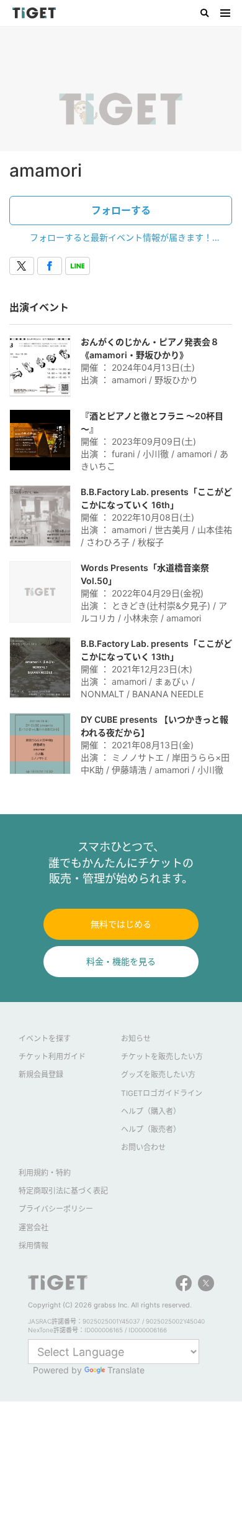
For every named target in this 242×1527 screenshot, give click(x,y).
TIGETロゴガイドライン (161, 1093)
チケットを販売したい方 (162, 1056)
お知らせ (136, 1038)
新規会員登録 (41, 1074)
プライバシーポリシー (56, 1209)
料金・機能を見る (121, 961)
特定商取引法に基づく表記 (63, 1190)
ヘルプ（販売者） (151, 1129)
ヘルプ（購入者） (151, 1111)
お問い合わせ (143, 1147)
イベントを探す (45, 1038)
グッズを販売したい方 (158, 1074)
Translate (126, 1370)
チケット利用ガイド (52, 1056)
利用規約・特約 (45, 1172)
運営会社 (33, 1227)
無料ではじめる (121, 924)
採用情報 (33, 1245)
